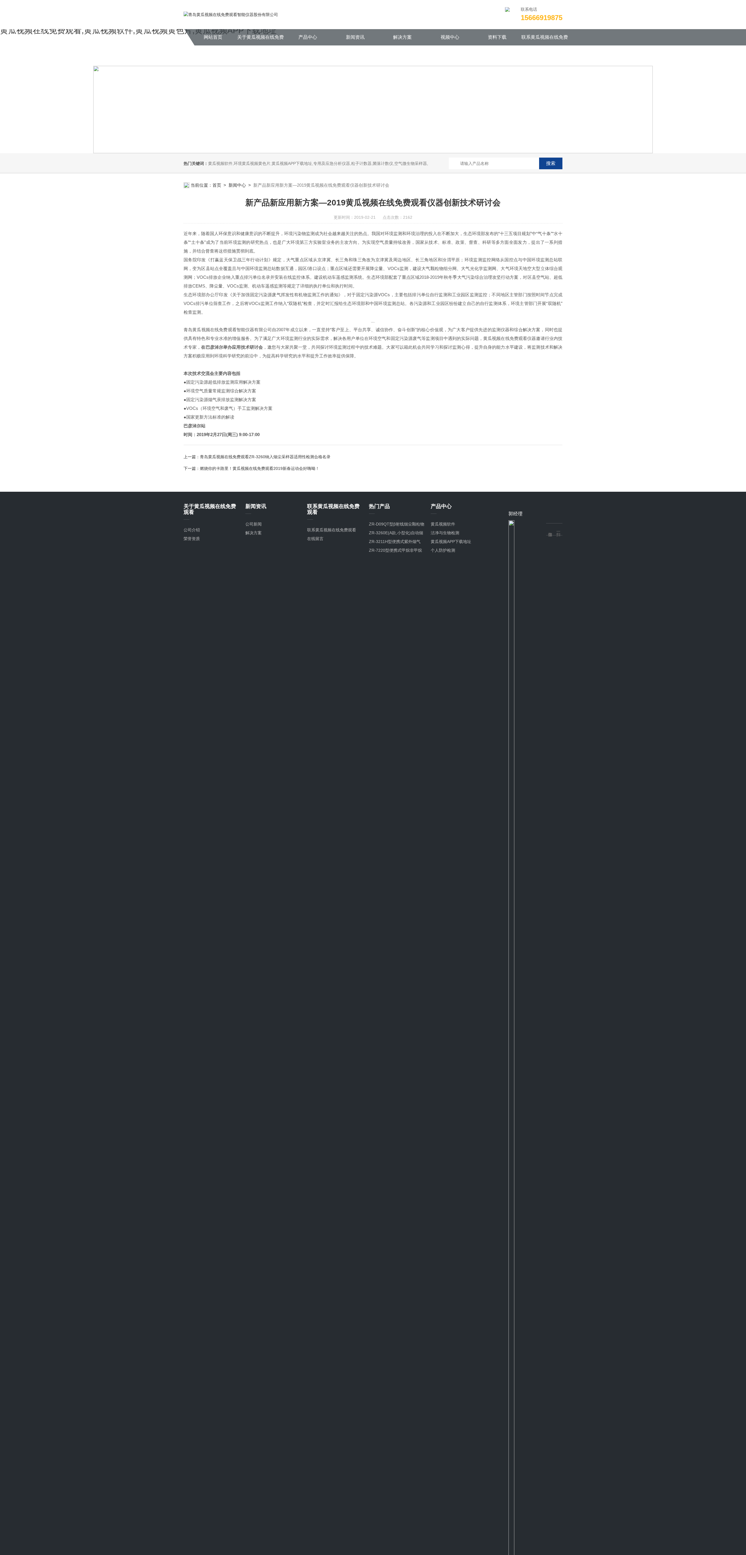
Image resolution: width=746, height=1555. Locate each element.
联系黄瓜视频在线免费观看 (544, 40)
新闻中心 (237, 185)
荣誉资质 (192, 538)
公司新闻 (253, 524)
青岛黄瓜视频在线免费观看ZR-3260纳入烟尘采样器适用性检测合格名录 (265, 456)
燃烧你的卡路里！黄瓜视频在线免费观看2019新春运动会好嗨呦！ (259, 468)
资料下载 (497, 37)
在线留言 (315, 538)
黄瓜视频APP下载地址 (451, 541)
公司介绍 (192, 530)
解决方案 (402, 37)
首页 (216, 185)
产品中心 (307, 37)
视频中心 (450, 37)
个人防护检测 (443, 550)
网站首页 (213, 37)
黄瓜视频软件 (443, 524)
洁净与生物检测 (445, 532)
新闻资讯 (355, 37)
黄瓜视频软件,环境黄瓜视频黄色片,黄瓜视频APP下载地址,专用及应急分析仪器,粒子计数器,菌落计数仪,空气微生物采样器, (318, 163)
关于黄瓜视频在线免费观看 (260, 40)
